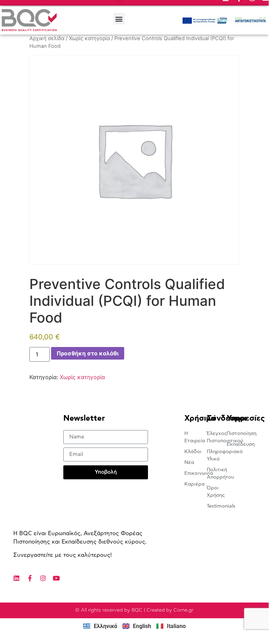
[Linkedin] (16, 578)
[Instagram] (43, 578)
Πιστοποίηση (237, 433)
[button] (119, 18)
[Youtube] (56, 578)
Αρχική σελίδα (46, 38)
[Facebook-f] (30, 578)
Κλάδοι (192, 451)
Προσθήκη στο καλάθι (88, 353)
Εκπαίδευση (237, 444)
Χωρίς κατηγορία (89, 38)
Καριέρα (194, 484)
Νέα (189, 462)
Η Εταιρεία (194, 437)
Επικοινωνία (195, 473)
